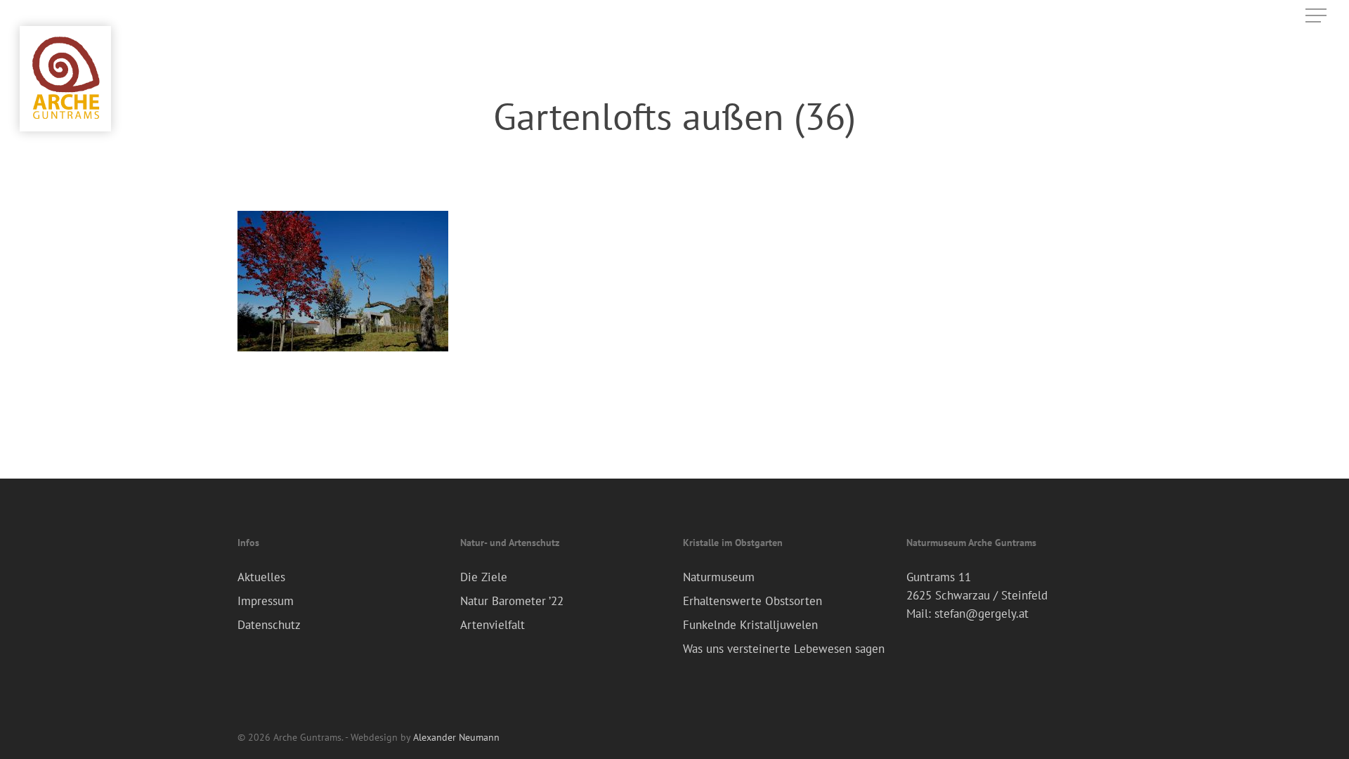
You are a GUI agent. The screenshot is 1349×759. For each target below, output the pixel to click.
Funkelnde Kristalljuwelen (750, 624)
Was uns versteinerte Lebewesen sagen (784, 648)
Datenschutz (269, 624)
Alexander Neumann (456, 737)
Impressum (265, 601)
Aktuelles (261, 577)
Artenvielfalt (492, 624)
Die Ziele (483, 577)
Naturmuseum (719, 577)
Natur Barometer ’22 (511, 601)
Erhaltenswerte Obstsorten (752, 601)
